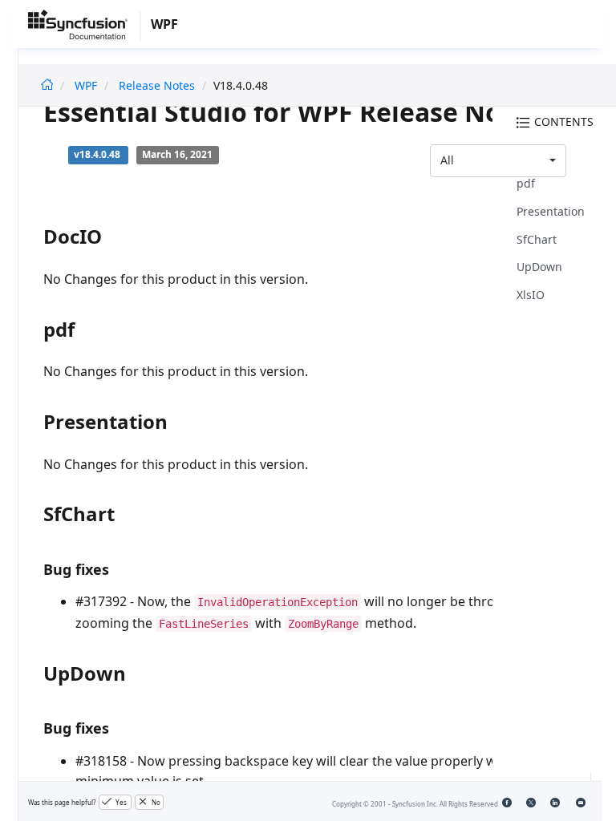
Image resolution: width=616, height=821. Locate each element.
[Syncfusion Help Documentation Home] (84, 27)
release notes (157, 85)
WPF (86, 85)
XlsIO (531, 294)
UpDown (539, 266)
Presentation (551, 211)
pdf (526, 183)
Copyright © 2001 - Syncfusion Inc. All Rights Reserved (415, 803)
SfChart (537, 239)
